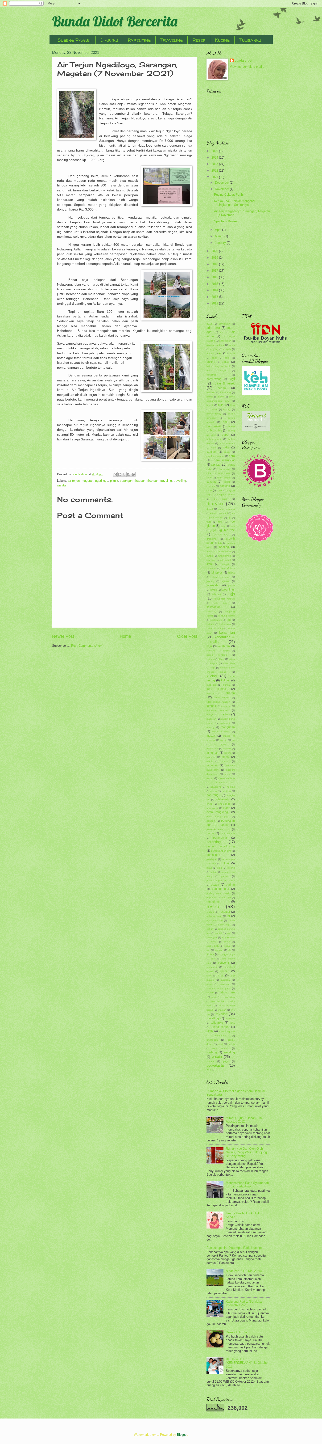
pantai (210, 833)
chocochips (224, 469)
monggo (210, 757)
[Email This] (115, 474)
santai (218, 933)
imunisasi (211, 568)
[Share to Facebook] (128, 474)
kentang (210, 650)
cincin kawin (224, 473)
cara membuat (224, 460)
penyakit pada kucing (220, 846)
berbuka (210, 392)
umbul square (227, 1031)
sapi (229, 933)
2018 (215, 264)
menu (223, 740)
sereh (227, 941)
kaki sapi (220, 603)
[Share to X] (124, 474)
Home (125, 636)
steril (208, 975)
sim (208, 950)
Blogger (182, 1434)
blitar (221, 405)
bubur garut (213, 439)
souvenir (223, 962)
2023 (215, 164)
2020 (215, 251)
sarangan (126, 480)
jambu (231, 585)
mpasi (225, 757)
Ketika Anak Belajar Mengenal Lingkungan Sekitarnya (234, 202)
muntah (225, 761)
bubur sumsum (227, 443)
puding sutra (220, 888)
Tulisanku (250, 40)
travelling (180, 480)
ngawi (213, 791)
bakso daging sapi (218, 366)
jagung (210, 581)
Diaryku (109, 40)
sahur (209, 929)
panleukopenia (214, 829)
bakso (226, 361)
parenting (213, 842)
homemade (225, 551)
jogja (231, 594)
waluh (231, 1044)
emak (213, 513)
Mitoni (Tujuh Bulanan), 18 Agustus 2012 (244, 1119)
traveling (166, 480)
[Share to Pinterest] (133, 474)
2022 (215, 170)
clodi (208, 477)
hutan (209, 555)
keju (209, 646)
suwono (224, 984)
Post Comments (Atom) (87, 645)
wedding (229, 1052)
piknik (114, 480)
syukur (210, 992)
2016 (215, 277)
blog (232, 405)
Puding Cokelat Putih (228, 194)
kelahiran (224, 646)
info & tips (228, 568)
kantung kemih (226, 615)
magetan (87, 480)
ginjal (213, 530)
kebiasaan (225, 624)
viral (220, 1044)
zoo (208, 1069)
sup (220, 975)
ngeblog (226, 791)
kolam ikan (229, 663)
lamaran (210, 693)
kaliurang (211, 611)
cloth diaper (224, 477)
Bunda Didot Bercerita (114, 21)
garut (223, 526)
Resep (198, 40)
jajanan (226, 581)
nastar (209, 778)
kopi (213, 667)
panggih (210, 820)
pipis (219, 867)
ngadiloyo (101, 480)
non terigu (213, 795)
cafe (213, 447)
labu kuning (216, 689)
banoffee (211, 374)
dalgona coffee (226, 494)
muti (227, 774)
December (222, 182)
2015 (215, 284)
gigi (233, 526)
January (221, 243)
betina (209, 396)
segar (214, 941)
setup (227, 946)
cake (226, 447)
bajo (227, 357)
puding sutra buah (218, 893)
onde (209, 803)
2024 (215, 157)
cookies (210, 486)
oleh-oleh (222, 799)
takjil (213, 997)
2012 (215, 303)
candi (227, 452)
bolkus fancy (213, 413)
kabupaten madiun (224, 598)
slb (229, 950)
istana (231, 572)
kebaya (210, 624)
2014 (215, 290)
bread (231, 426)
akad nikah (225, 340)
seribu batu (212, 946)
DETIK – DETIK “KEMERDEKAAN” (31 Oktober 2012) (247, 1362)
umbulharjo (221, 1035)
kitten (232, 659)
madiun (225, 714)
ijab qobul (225, 560)
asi (220, 353)
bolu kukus (213, 426)
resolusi (225, 911)
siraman (219, 950)
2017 (215, 270)
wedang (211, 1052)
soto (213, 958)
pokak (214, 872)
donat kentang (226, 509)
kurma (226, 685)
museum (212, 765)
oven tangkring (217, 812)
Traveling (171, 40)
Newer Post (63, 636)
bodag (226, 409)
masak (210, 735)
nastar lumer (218, 782)
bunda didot (243, 60)
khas (221, 659)
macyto (210, 714)
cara (232, 456)
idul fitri (210, 560)
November (222, 189)
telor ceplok (217, 1001)
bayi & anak (225, 383)
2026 (215, 151)
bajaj (214, 357)
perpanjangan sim (221, 850)
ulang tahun (220, 1027)
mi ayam (220, 744)
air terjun (74, 480)
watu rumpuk (220, 1048)
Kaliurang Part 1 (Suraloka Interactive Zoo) (244, 1303)
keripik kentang (216, 655)
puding (230, 884)
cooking (225, 486)
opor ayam (212, 808)
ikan (209, 564)
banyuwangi (214, 379)
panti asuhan (227, 833)
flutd (208, 521)
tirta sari (139, 480)
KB (229, 620)
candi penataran (215, 456)
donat (209, 509)
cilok (208, 473)
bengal (222, 388)
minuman (212, 752)
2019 (215, 257)
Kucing (222, 40)
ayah (232, 353)
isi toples (217, 572)
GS (220, 542)
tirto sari (152, 480)
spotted (224, 971)
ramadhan (213, 901)
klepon (214, 663)
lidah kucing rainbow (218, 702)
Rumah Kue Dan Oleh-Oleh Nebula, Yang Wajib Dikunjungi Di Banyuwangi (247, 1152)
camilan (211, 451)
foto (220, 521)
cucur (220, 490)
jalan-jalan (213, 585)
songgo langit (227, 954)
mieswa (227, 748)
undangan (212, 1040)
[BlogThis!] (119, 474)
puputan (211, 897)
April (218, 230)
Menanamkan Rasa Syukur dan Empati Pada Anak (247, 1184)
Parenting (139, 40)
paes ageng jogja (217, 816)
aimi (222, 332)
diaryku (214, 503)
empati (224, 513)
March (219, 236)
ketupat (210, 659)
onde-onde (224, 803)
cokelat (211, 481)
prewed (225, 876)
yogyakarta (215, 1065)
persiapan (211, 859)
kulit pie (211, 685)
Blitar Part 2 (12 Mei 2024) (244, 1271)
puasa (215, 884)
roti (229, 916)
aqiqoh (210, 353)
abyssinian (224, 323)
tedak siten (228, 997)
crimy (209, 490)
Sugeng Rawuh (74, 40)
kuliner (225, 680)
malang (210, 727)
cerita (215, 464)
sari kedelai (228, 937)
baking (210, 361)
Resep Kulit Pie (236, 1332)
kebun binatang (215, 628)
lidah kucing (222, 697)
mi (233, 740)
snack (210, 954)
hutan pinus (224, 555)
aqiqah (227, 349)
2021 (215, 177)
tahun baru (227, 992)
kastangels (216, 620)
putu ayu (226, 897)
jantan (213, 589)
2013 (215, 297)
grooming (211, 538)
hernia (209, 551)
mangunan (228, 727)
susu (209, 984)
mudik (209, 761)
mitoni (227, 753)
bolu (225, 422)
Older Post (187, 636)
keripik (226, 650)
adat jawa (213, 327)
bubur (225, 434)
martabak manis (221, 731)
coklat (226, 482)
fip (229, 517)
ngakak (231, 786)
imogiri (225, 564)
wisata (61, 485)
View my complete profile (247, 66)
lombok (211, 706)
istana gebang (220, 577)
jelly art (216, 594)
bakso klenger (216, 370)
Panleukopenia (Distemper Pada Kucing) (234, 1248)
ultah (209, 1031)
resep (212, 906)
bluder (214, 409)
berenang (225, 392)
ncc (233, 782)
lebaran (230, 693)
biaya (221, 396)
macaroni (226, 706)
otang (226, 807)
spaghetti (211, 967)
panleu (224, 824)
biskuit (209, 405)
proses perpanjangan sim (220, 880)
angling (214, 349)
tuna (232, 1023)
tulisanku (217, 1022)
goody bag (221, 534)
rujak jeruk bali (214, 920)
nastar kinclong (226, 778)
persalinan (213, 854)
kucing (211, 676)
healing (224, 547)
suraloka (225, 980)
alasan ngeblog (215, 345)
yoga (226, 1061)
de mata (220, 499)
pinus (209, 867)
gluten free (227, 530)
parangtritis (220, 837)
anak (232, 345)
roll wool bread (214, 916)
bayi (231, 379)
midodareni (212, 748)
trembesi (230, 1018)
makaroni (225, 723)
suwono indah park (218, 988)
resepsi (210, 912)
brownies (216, 430)
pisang (231, 867)
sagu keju (224, 924)
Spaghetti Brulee (225, 221)
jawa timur (228, 589)
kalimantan (213, 607)
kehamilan (227, 632)
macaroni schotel (217, 710)
